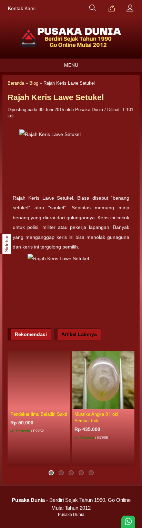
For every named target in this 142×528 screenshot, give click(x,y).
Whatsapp (55, 459)
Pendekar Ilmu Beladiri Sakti (38, 414)
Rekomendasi (31, 334)
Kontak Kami (22, 8)
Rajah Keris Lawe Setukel (56, 97)
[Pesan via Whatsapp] (111, 8)
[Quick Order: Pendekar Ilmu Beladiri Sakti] (66, 403)
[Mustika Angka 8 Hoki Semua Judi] (103, 379)
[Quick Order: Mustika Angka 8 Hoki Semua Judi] (130, 403)
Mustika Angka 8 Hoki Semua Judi (96, 417)
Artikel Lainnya (79, 334)
